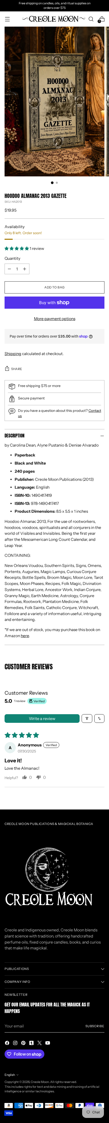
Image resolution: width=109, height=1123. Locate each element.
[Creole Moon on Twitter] (40, 1043)
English (10, 1075)
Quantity (12, 258)
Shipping (13, 353)
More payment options (54, 318)
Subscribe (94, 1026)
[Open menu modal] (7, 19)
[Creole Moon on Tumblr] (32, 1043)
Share (16, 369)
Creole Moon (40, 1082)
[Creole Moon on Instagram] (16, 1043)
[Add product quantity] (24, 269)
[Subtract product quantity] (9, 269)
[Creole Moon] (53, 19)
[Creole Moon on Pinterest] (24, 1043)
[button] (17, 248)
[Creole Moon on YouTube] (48, 1043)
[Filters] (87, 718)
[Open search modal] (91, 19)
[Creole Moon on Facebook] (8, 1043)
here (25, 635)
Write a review (42, 718)
